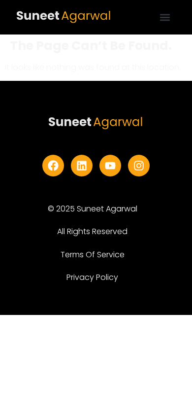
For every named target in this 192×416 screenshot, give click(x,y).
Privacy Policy (92, 277)
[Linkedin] (82, 165)
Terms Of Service (93, 254)
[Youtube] (110, 165)
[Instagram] (139, 165)
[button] (165, 17)
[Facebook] (53, 165)
